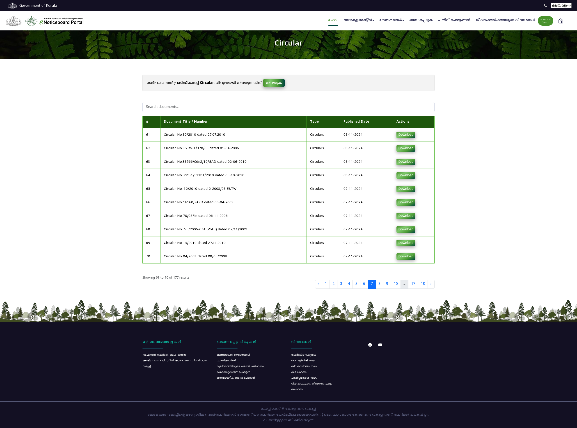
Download (405, 135)
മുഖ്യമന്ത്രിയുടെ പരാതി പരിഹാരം (240, 366)
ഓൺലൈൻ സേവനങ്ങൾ (233, 354)
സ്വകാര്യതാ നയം (304, 366)
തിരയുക (274, 83)
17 (413, 284)
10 (396, 284)
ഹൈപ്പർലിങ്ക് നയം (303, 360)
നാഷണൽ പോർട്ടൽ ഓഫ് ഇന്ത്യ (164, 354)
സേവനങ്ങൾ (390, 20)
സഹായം (297, 389)
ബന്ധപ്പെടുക (421, 20)
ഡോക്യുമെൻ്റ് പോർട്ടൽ (233, 372)
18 (423, 284)
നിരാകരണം (299, 372)
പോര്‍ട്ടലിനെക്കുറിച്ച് (303, 354)
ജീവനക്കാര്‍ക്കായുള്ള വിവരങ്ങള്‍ (505, 20)
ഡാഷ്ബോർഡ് (226, 360)
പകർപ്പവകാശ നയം (304, 377)
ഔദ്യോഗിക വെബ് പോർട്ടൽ (236, 377)
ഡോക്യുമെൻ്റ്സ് (358, 20)
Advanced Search (545, 21)
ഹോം (333, 20)
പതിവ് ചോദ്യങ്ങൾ (454, 20)
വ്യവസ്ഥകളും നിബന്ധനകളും (311, 383)
